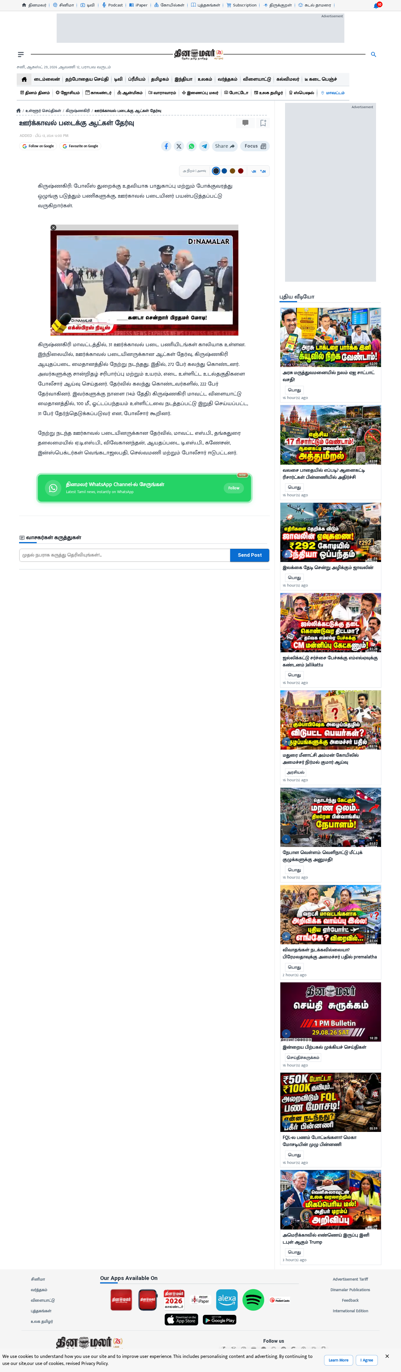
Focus (251, 146)
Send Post (250, 555)
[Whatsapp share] (191, 146)
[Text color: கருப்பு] (216, 171)
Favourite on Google (83, 146)
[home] (24, 79)
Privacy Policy (94, 1364)
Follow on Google (41, 146)
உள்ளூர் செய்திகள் (43, 111)
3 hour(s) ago (294, 1260)
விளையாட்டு (43, 1300)
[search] (374, 54)
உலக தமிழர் (42, 1321)
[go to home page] (198, 54)
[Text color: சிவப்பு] (240, 171)
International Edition (350, 1311)
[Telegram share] (204, 146)
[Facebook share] (166, 146)
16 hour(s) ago (295, 397)
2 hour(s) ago (294, 975)
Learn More (338, 1360)
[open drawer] (20, 54)
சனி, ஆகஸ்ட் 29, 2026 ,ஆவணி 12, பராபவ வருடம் (64, 67)
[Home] (18, 110)
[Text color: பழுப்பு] (232, 171)
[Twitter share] (179, 146)
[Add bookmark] (263, 123)
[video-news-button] (286, 359)
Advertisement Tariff (350, 1279)
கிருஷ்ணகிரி (78, 111)
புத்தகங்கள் (41, 1311)
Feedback (350, 1300)
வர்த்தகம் (39, 1289)
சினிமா (38, 1279)
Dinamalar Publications (350, 1289)
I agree (366, 1360)
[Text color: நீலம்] (224, 171)
